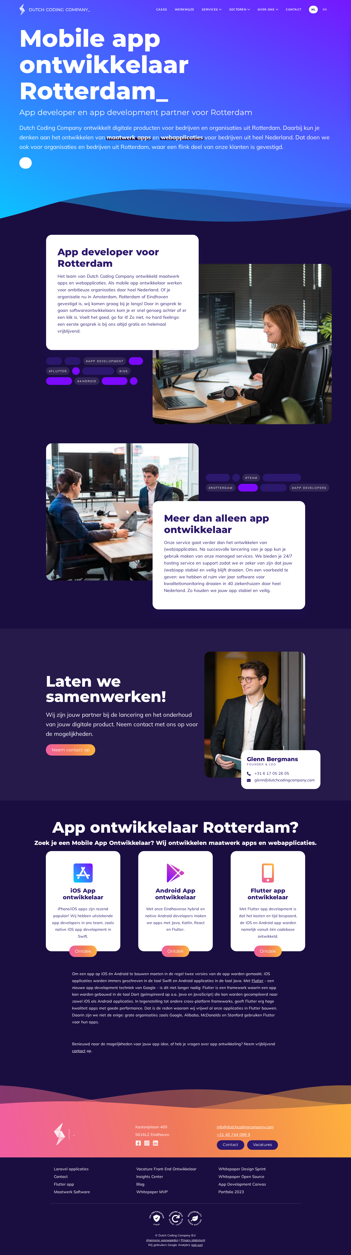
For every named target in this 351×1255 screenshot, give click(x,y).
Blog (140, 1184)
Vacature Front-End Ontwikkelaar (166, 1168)
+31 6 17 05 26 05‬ (272, 773)
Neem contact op (71, 749)
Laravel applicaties (71, 1168)
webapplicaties (182, 137)
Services (210, 9)
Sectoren (238, 9)
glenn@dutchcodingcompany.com (285, 780)
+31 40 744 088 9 (233, 1134)
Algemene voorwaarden (162, 1240)
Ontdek (83, 951)
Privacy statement (193, 1240)
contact (78, 1050)
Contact (293, 9)
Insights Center (149, 1176)
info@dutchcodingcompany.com (245, 1126)
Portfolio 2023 (231, 1191)
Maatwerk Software (72, 1191)
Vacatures (262, 1144)
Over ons (267, 9)
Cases (161, 9)
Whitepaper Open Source (241, 1176)
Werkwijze (184, 9)
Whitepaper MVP (152, 1191)
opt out (197, 1245)
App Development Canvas (242, 1184)
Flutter (257, 980)
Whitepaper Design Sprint (242, 1168)
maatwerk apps (129, 137)
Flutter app (64, 1184)
